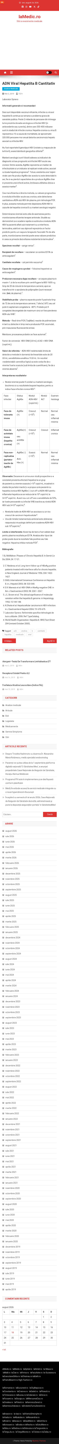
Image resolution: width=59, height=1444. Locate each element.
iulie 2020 (9, 1209)
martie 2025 (10, 922)
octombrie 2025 (12, 884)
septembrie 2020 (13, 1199)
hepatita (8, 634)
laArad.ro (6, 1421)
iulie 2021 (9, 1151)
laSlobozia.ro (28, 1428)
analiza (24, 631)
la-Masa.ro (48, 1369)
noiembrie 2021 (12, 1129)
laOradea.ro (7, 1402)
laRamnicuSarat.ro (33, 1402)
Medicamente (11, 726)
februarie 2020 (12, 1236)
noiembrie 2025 (12, 879)
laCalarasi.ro (32, 1395)
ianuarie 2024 (11, 996)
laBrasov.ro (7, 1414)
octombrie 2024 (12, 948)
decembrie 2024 (12, 937)
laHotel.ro (38, 1369)
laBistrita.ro (42, 1421)
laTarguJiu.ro (9, 1432)
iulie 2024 (9, 964)
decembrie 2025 (12, 874)
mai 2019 (9, 1284)
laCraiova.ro (22, 1391)
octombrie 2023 (12, 1012)
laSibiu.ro (6, 1428)
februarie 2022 (12, 1113)
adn (15, 631)
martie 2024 (10, 985)
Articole (8, 710)
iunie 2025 (10, 905)
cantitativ (41, 631)
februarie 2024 (12, 991)
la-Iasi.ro (17, 1414)
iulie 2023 (9, 1028)
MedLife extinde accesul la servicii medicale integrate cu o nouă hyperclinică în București (30, 790)
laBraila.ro (20, 1425)
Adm (20, 93)
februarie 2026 (12, 863)
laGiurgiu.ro (20, 1398)
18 (12, 1332)
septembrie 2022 (13, 1081)
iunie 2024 (10, 969)
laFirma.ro (24, 1372)
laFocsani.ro (7, 1398)
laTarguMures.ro (23, 1432)
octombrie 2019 (12, 1257)
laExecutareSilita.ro (11, 1376)
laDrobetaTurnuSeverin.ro (33, 1406)
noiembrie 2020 (12, 1188)
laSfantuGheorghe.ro (32, 1414)
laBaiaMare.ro (29, 1421)
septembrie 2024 (13, 953)
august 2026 (11, 831)
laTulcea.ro (37, 1432)
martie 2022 (10, 1108)
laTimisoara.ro (8, 1395)
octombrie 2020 (12, 1193)
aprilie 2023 (10, 1044)
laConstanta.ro (9, 1391)
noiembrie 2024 (12, 943)
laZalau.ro (46, 1432)
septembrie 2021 (13, 1140)
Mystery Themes (39, 1441)
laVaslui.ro (7, 1417)
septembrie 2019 (13, 1263)
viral (29, 634)
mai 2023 (9, 1039)
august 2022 (11, 1087)
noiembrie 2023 (12, 1007)
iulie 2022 (9, 1092)
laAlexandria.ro (33, 1417)
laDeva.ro (43, 1395)
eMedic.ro (6, 1369)
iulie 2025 (9, 900)
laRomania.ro (8, 1388)
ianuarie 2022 (11, 1119)
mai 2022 (9, 1097)
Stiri (7, 737)
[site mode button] (49, 72)
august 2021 (11, 1145)
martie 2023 (10, 1049)
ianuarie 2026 (11, 868)
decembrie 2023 (12, 1001)
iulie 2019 (9, 1273)
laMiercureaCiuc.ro (34, 1398)
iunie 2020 (10, 1215)
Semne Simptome (13, 732)
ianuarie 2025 (11, 932)
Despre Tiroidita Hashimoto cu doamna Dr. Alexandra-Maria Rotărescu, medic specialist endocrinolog (29, 756)
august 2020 (11, 1204)
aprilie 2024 (10, 980)
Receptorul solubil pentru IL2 (16, 673)
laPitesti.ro (19, 1402)
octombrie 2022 (12, 1076)
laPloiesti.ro (44, 1391)
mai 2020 (9, 1220)
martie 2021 (10, 1172)
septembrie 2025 (13, 889)
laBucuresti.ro (22, 1388)
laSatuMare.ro (42, 1425)
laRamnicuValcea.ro (11, 1406)
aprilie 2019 (10, 1289)
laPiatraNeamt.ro (10, 1380)
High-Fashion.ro (25, 1380)
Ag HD (50, 641)
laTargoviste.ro (41, 1428)
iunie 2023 (10, 1033)
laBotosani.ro (8, 1425)
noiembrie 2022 (12, 1071)
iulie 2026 (9, 836)
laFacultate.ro (36, 1372)
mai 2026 (9, 847)
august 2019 (11, 1268)
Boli (7, 716)
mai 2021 (9, 1161)
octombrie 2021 (12, 1135)
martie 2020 (10, 1231)
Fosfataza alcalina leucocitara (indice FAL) (22, 685)
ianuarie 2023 (11, 1060)
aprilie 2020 (10, 1225)
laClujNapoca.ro (37, 1388)
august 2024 (11, 959)
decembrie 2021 (12, 1124)
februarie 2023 (12, 1055)
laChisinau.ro (26, 1376)
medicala (19, 634)
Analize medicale (11, 89)
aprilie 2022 (10, 1103)
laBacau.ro (17, 1421)
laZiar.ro (15, 1372)
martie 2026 (10, 857)
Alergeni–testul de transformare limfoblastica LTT (26, 661)
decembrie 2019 (12, 1247)
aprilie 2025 (10, 916)
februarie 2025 (12, 927)
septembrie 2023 (13, 1017)
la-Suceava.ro (49, 1372)
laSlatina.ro (17, 1428)
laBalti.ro (37, 1376)
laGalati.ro (33, 1391)
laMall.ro (6, 1372)
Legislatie (9, 721)
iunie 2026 (10, 842)
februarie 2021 (12, 1177)
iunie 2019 (10, 1279)
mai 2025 (9, 911)
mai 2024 (9, 975)
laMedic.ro (30, 16)
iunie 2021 (10, 1156)
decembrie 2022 (12, 1065)
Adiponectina (11, 641)
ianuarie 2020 (11, 1241)
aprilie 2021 (10, 1167)
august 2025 (11, 895)
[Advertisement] (29, 51)
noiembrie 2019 (12, 1252)
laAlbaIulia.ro (19, 1417)
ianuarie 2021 (11, 1183)
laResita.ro (30, 1425)
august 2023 (11, 1023)
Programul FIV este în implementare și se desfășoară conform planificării (29, 781)
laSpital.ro (27, 1369)
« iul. (4, 1349)
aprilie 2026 (10, 852)
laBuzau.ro (21, 1395)
